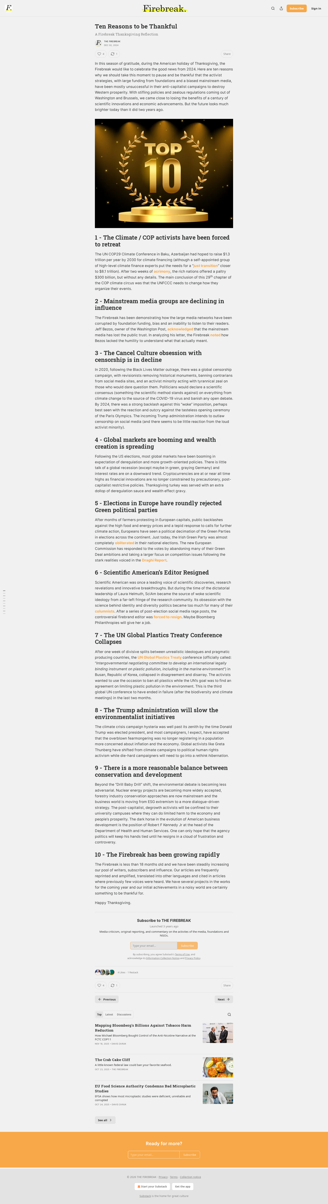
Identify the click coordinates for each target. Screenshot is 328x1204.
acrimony (162, 271)
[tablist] (114, 1014)
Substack (145, 1196)
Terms (174, 1177)
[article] (164, 1036)
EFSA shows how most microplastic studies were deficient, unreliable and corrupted (143, 1098)
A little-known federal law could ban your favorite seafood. (133, 1065)
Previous (109, 999)
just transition (205, 266)
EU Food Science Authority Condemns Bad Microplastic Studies (145, 1088)
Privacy (163, 1177)
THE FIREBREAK (112, 41)
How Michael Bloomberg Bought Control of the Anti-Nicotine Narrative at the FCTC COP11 (145, 1037)
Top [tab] (99, 1014)
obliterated (125, 543)
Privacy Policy (192, 958)
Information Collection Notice (163, 958)
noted (215, 335)
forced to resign (168, 617)
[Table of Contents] (4, 602)
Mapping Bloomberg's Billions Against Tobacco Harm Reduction (143, 1028)
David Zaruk (119, 1043)
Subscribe (297, 8)
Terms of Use (182, 954)
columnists (104, 611)
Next (221, 999)
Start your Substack (154, 1186)
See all (102, 1120)
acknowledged (180, 329)
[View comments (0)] (131, 1048)
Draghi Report (154, 560)
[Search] (273, 8)
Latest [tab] (109, 1014)
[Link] (90, 241)
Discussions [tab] (124, 1014)
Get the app (182, 1186)
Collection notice (190, 1177)
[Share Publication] (281, 8)
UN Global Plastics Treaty (160, 657)
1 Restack (133, 972)
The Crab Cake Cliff (112, 1059)
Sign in (316, 8)
